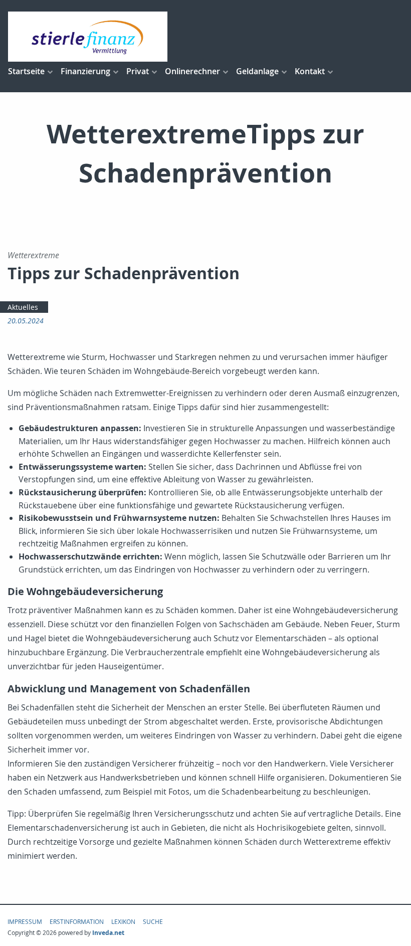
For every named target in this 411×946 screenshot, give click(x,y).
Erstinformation (77, 921)
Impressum (25, 921)
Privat (137, 71)
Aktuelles (23, 307)
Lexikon (123, 921)
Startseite (26, 71)
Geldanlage (257, 71)
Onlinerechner (192, 71)
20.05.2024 (26, 320)
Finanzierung (85, 71)
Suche (153, 921)
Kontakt (310, 71)
